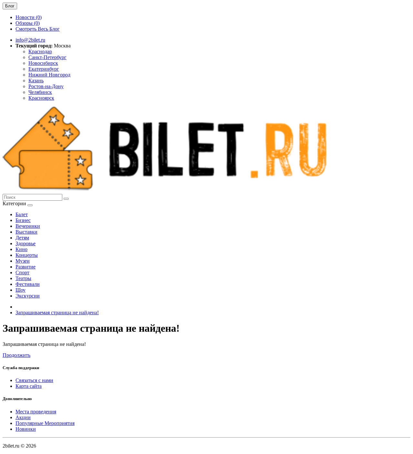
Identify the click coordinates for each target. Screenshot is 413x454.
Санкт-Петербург (47, 57)
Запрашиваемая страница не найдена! (57, 312)
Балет (21, 214)
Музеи (22, 261)
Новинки (25, 429)
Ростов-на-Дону (46, 86)
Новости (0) (28, 17)
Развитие (25, 266)
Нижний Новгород (49, 74)
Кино (21, 249)
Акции (23, 417)
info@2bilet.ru (30, 40)
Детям (22, 237)
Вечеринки (27, 226)
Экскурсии (27, 295)
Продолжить (16, 355)
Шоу (20, 290)
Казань (36, 80)
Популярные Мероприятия (45, 423)
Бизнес (23, 220)
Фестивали (27, 284)
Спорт (22, 272)
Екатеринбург (43, 69)
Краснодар (40, 51)
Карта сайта (28, 386)
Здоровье (25, 243)
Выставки (26, 232)
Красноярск (41, 98)
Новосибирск (43, 63)
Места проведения (35, 411)
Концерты (26, 255)
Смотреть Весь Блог (37, 29)
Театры (23, 278)
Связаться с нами (34, 380)
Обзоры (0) (27, 23)
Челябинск (40, 92)
